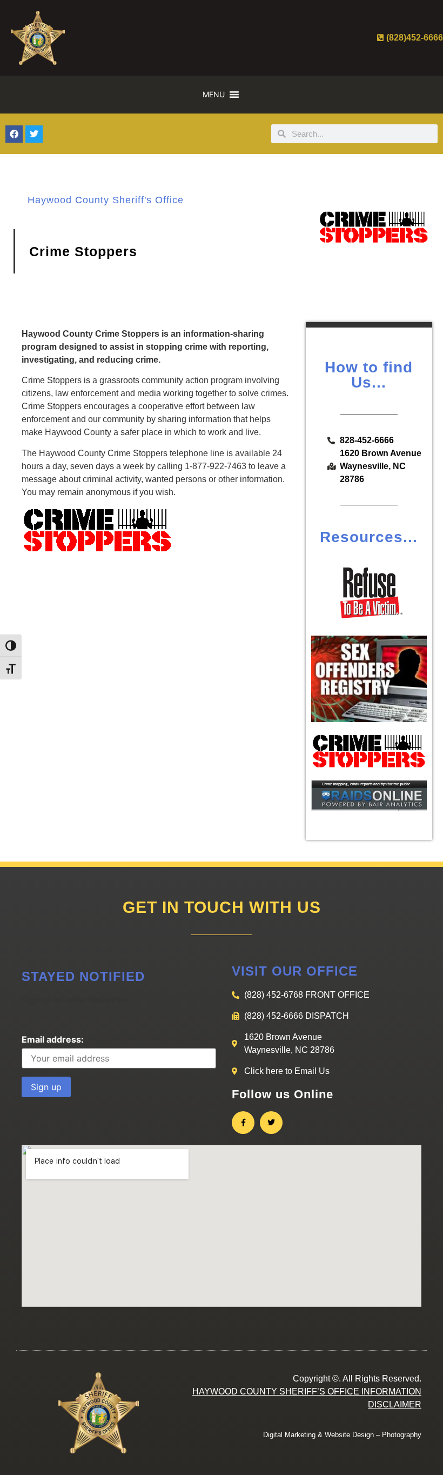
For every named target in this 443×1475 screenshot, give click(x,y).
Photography (401, 1435)
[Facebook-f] (243, 1122)
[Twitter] (34, 134)
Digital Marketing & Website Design (318, 1435)
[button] (214, 94)
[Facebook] (14, 134)
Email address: (53, 1039)
